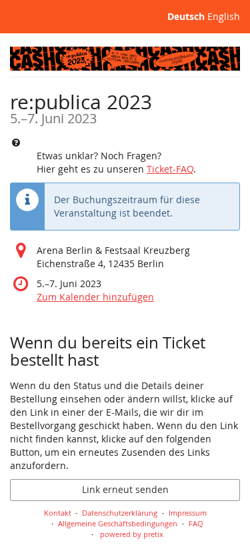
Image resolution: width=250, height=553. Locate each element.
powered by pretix (131, 534)
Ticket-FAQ (170, 169)
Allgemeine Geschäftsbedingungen (117, 523)
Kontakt (57, 513)
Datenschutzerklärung (119, 513)
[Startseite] (125, 59)
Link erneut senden (125, 489)
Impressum (188, 513)
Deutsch (186, 16)
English (223, 16)
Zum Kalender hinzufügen (95, 296)
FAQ (196, 523)
